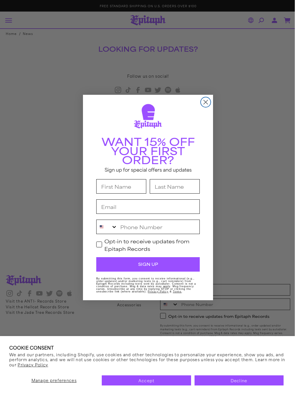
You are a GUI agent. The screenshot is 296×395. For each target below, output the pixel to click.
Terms (175, 291)
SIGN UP (146, 264)
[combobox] (105, 227)
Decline (235, 380)
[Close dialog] (204, 102)
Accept (144, 380)
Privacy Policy (51, 364)
